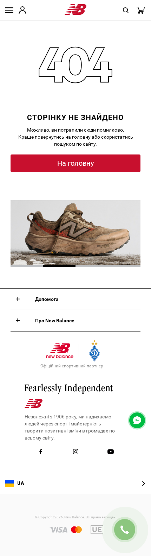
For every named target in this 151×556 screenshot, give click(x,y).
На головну (75, 163)
